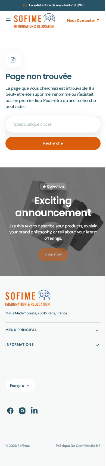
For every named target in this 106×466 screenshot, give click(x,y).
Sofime (23, 445)
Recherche (51, 143)
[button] (8, 20)
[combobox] (50, 124)
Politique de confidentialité (74, 445)
